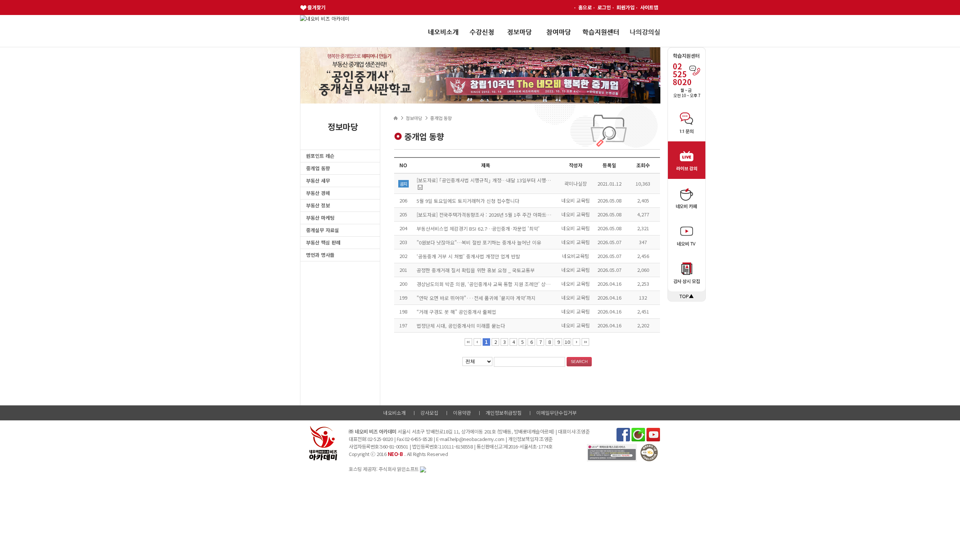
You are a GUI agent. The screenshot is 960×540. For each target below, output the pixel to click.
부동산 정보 (318, 205)
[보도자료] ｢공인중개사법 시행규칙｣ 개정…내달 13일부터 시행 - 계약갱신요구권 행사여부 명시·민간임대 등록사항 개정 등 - (544, 180)
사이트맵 (649, 7)
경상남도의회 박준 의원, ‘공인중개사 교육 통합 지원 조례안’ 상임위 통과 (491, 284)
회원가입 (625, 7)
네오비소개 (394, 412)
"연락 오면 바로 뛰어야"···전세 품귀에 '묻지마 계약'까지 (476, 298)
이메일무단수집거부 (556, 412)
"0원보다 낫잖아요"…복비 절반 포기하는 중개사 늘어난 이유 (479, 242)
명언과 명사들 (320, 254)
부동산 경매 (318, 192)
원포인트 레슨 (320, 155)
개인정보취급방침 (504, 412)
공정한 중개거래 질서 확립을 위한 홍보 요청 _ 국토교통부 (476, 270)
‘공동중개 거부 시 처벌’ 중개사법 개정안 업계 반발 (468, 256)
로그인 (604, 7)
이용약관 (462, 412)
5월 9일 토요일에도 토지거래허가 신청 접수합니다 (468, 200)
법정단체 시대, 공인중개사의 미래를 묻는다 (461, 325)
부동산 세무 (318, 180)
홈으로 (585, 7)
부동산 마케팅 (320, 217)
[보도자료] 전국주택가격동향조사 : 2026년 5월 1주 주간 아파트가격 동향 (491, 214)
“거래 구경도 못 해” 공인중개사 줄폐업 (456, 311)
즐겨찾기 (317, 7)
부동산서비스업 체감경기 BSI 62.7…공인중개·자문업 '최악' (478, 228)
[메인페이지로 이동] (325, 18)
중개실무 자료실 (322, 230)
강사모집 (429, 412)
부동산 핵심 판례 (323, 242)
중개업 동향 (318, 168)
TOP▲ (687, 296)
